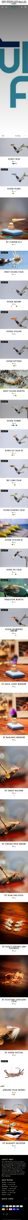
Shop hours (7, 1180)
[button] (2, 7)
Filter (3, 135)
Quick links (7, 1199)
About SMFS (7, 1159)
